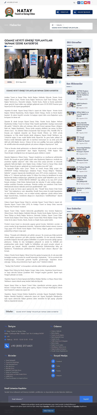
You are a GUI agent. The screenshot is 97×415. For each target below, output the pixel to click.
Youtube (58, 371)
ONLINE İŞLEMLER (84, 12)
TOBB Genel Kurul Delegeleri (59, 341)
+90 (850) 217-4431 (21, 345)
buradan (76, 406)
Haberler (59, 25)
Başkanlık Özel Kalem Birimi (13, 370)
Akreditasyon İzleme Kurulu (58, 347)
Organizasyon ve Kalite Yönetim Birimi (16, 374)
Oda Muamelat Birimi (12, 364)
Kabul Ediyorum (48, 411)
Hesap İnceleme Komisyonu (58, 349)
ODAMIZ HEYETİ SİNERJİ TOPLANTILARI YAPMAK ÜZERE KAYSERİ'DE (37, 312)
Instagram (59, 376)
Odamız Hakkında (56, 331)
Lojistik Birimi (9, 376)
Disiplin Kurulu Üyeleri (57, 345)
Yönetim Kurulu (55, 339)
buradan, (46, 406)
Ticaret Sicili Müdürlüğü (12, 362)
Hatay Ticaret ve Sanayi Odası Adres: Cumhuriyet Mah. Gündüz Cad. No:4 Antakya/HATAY (24, 332)
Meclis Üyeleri (55, 343)
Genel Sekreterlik (10, 360)
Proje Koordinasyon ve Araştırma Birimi (16, 378)
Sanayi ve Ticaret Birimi (12, 372)
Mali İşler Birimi (10, 368)
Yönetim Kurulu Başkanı (57, 335)
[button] (78, 237)
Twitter (58, 366)
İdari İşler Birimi (10, 366)
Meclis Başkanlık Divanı (57, 337)
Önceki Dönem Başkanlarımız (59, 351)
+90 (8, 336)
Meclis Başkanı (55, 333)
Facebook (59, 361)
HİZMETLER (64, 12)
